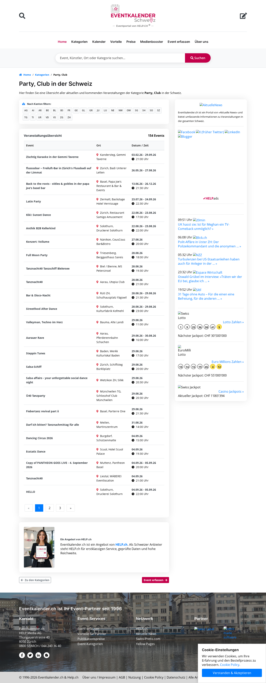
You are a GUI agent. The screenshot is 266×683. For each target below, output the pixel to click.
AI (33, 110)
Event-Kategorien (90, 644)
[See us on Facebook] (186, 132)
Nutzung (134, 677)
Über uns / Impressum (98, 677)
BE (47, 110)
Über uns (201, 42)
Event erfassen (179, 42)
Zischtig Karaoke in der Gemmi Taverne (52, 157)
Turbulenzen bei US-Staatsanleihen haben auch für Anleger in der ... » (209, 261)
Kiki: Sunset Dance (38, 215)
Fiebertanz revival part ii (42, 411)
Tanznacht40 (34, 282)
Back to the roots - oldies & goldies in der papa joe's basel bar (57, 186)
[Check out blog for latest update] (185, 136)
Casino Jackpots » (231, 391)
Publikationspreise (91, 639)
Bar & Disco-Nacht (38, 295)
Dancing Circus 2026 (39, 438)
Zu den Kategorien (36, 580)
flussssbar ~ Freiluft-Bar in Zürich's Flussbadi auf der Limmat (58, 170)
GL (83, 110)
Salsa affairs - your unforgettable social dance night (56, 380)
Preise (131, 42)
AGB (122, 677)
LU (105, 110)
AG (26, 110)
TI (33, 117)
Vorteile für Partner (92, 634)
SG (136, 110)
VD (47, 117)
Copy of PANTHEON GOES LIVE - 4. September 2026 (57, 465)
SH (143, 110)
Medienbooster (151, 42)
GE (76, 110)
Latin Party (33, 201)
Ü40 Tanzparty (35, 396)
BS (61, 110)
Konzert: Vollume (37, 241)
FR (69, 110)
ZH (69, 117)
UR (39, 117)
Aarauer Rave (35, 338)
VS (54, 117)
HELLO (30, 492)
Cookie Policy (153, 677)
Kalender (99, 42)
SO (151, 110)
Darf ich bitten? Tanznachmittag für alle (52, 424)
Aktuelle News (146, 634)
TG (25, 117)
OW (129, 110)
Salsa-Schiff (33, 367)
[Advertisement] (211, 169)
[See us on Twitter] (210, 132)
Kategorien (79, 42)
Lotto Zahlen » (233, 322)
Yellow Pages (145, 644)
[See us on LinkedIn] (232, 132)
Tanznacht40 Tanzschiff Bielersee (48, 268)
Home (62, 42)
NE (112, 110)
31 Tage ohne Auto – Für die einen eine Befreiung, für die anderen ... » (206, 296)
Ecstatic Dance (35, 451)
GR (91, 110)
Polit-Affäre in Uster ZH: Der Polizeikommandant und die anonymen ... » (209, 244)
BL (54, 110)
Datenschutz (176, 677)
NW (120, 110)
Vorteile (116, 42)
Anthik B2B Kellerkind (40, 228)
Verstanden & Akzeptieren (232, 673)
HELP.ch (121, 544)
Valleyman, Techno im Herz (44, 322)
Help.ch (72, 677)
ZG (61, 117)
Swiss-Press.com (148, 639)
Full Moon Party (37, 255)
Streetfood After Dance (41, 309)
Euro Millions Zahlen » (228, 362)
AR (40, 110)
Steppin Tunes (35, 353)
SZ (158, 110)
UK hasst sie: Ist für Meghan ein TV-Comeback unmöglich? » (203, 226)
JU (98, 110)
